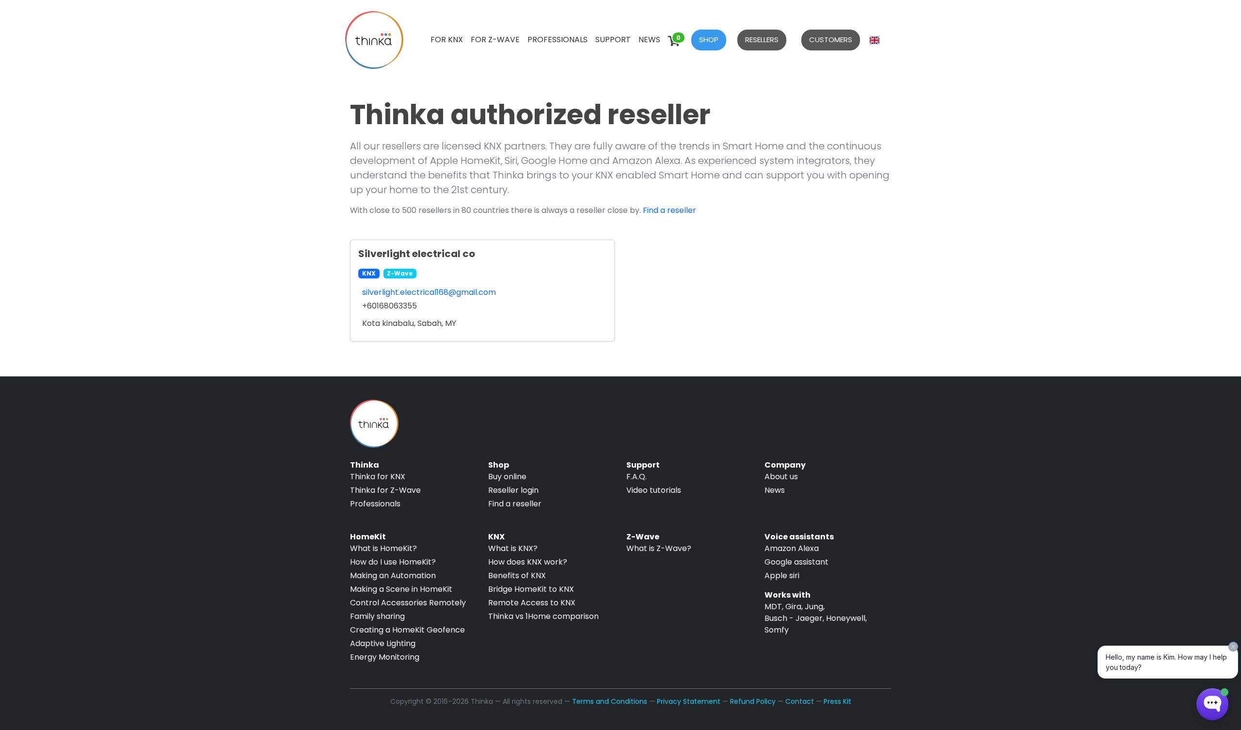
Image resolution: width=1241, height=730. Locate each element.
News (649, 39)
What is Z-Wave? (658, 548)
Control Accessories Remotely (408, 602)
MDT (773, 606)
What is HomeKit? (383, 548)
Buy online (507, 476)
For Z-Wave (495, 39)
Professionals (557, 39)
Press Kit (837, 701)
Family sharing (377, 616)
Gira (793, 606)
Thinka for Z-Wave (385, 490)
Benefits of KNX (517, 575)
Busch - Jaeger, (794, 618)
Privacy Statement (688, 701)
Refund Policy (753, 701)
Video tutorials (653, 490)
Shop (708, 39)
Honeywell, (846, 618)
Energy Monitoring (384, 657)
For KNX (446, 39)
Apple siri (781, 575)
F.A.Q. (636, 476)
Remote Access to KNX (531, 602)
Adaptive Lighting (382, 643)
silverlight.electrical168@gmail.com (429, 292)
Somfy (776, 629)
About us (781, 476)
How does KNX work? (527, 562)
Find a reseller (669, 210)
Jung (814, 606)
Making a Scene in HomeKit (401, 589)
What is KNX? (513, 548)
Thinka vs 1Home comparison (543, 616)
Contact (799, 701)
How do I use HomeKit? (393, 562)
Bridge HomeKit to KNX (531, 589)
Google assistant (796, 562)
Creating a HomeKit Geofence (407, 629)
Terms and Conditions (609, 701)
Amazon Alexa (791, 548)
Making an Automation (393, 575)
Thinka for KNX (377, 476)
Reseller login (513, 490)
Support (613, 39)
